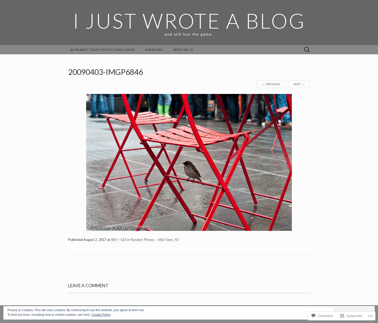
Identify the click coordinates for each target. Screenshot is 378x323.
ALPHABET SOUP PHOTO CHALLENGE (103, 49)
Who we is (183, 49)
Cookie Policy (101, 315)
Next (298, 84)
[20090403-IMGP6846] (189, 162)
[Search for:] (307, 50)
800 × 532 (118, 240)
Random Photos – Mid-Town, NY (155, 240)
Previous (271, 84)
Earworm (154, 49)
